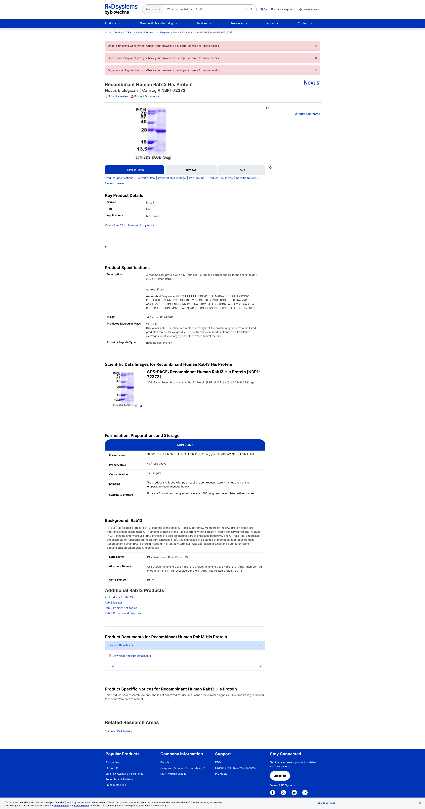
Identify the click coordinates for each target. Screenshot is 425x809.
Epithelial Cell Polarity (118, 731)
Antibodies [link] (112, 762)
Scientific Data (146, 178)
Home (108, 32)
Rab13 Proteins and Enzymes (154, 32)
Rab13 (131, 32)
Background (196, 178)
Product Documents (146, 96)
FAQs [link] (218, 762)
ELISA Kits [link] (112, 768)
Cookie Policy (81, 805)
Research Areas (114, 183)
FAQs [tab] (242, 169)
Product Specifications (119, 178)
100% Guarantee (309, 114)
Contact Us (305, 23)
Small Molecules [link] (116, 785)
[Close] (316, 45)
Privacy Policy (61, 805)
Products (110, 23)
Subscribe (280, 775)
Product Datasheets (120, 645)
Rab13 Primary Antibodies (121, 607)
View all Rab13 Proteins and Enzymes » (129, 225)
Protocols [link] (221, 773)
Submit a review (118, 96)
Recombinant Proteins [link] (119, 779)
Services (201, 23)
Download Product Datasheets (132, 655)
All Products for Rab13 (119, 597)
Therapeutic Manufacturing (156, 23)
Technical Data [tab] (134, 169)
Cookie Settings (326, 803)
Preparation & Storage (172, 178)
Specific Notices (246, 178)
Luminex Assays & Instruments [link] (124, 773)
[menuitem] (108, 32)
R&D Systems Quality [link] (173, 773)
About (270, 23)
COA (111, 666)
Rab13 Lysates (114, 602)
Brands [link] (164, 762)
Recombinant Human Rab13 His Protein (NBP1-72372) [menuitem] (202, 32)
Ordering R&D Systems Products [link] (235, 768)
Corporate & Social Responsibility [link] (181, 768)
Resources (237, 23)
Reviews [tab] (191, 169)
